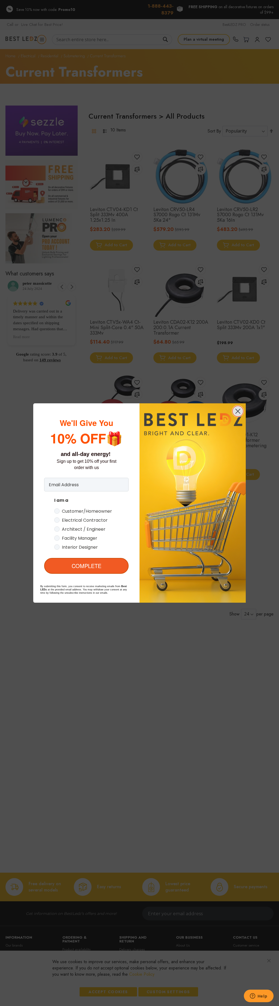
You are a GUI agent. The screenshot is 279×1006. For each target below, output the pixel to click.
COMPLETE (86, 566)
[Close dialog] (238, 411)
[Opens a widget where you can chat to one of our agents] (259, 996)
